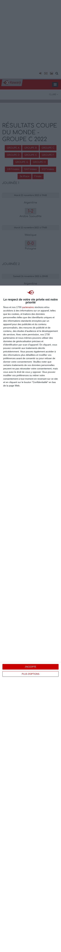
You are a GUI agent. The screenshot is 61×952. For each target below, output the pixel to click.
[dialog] (30, 619)
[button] (39, 73)
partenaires (28, 307)
